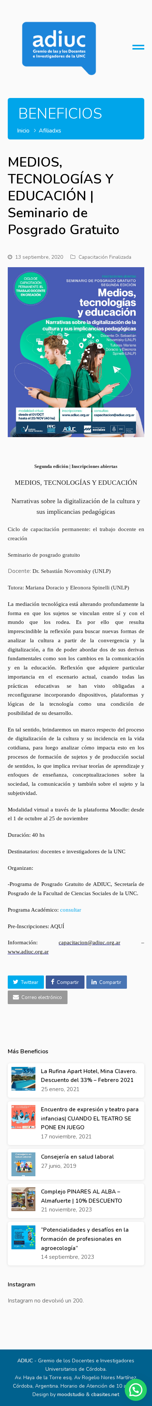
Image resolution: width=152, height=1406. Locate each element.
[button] (26, 982)
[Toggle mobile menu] (138, 50)
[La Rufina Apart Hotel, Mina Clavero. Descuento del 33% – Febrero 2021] (23, 1079)
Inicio (23, 131)
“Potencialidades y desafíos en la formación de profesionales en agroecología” (85, 1239)
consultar (70, 910)
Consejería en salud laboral (77, 1156)
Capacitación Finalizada (105, 257)
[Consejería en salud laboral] (23, 1164)
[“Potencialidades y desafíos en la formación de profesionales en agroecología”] (23, 1237)
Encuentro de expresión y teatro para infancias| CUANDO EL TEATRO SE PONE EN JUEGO (90, 1118)
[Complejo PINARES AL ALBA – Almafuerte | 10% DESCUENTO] (23, 1199)
